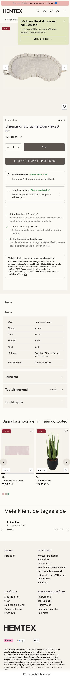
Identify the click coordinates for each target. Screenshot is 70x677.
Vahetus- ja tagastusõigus (52, 567)
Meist (7, 600)
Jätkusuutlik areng (14, 604)
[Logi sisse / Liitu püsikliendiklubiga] (44, 11)
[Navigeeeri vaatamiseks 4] (16, 473)
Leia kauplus (44, 562)
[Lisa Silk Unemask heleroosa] (31, 470)
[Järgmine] (64, 67)
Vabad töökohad (13, 608)
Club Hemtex (11, 596)
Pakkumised (44, 596)
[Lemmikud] (51, 11)
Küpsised (43, 582)
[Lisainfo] (20, 137)
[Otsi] (38, 11)
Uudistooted (44, 604)
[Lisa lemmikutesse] (64, 107)
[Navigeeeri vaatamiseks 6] (24, 473)
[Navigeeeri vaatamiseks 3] (11, 473)
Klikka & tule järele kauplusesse (35, 161)
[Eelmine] (5, 67)
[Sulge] (64, 21)
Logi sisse (43, 612)
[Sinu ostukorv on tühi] (57, 11)
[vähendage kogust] (8, 147)
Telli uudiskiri (45, 600)
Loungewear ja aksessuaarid (17, 20)
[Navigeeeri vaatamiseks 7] (28, 473)
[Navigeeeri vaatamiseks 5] (20, 473)
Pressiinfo (9, 612)
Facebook (9, 555)
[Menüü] (64, 11)
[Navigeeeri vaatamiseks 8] (32, 473)
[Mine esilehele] (12, 11)
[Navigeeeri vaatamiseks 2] (7, 473)
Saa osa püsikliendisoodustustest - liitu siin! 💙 (35, 3)
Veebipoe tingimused (50, 571)
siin (25, 274)
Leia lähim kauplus (48, 608)
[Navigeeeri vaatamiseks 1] (3, 473)
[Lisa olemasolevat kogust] (18, 147)
